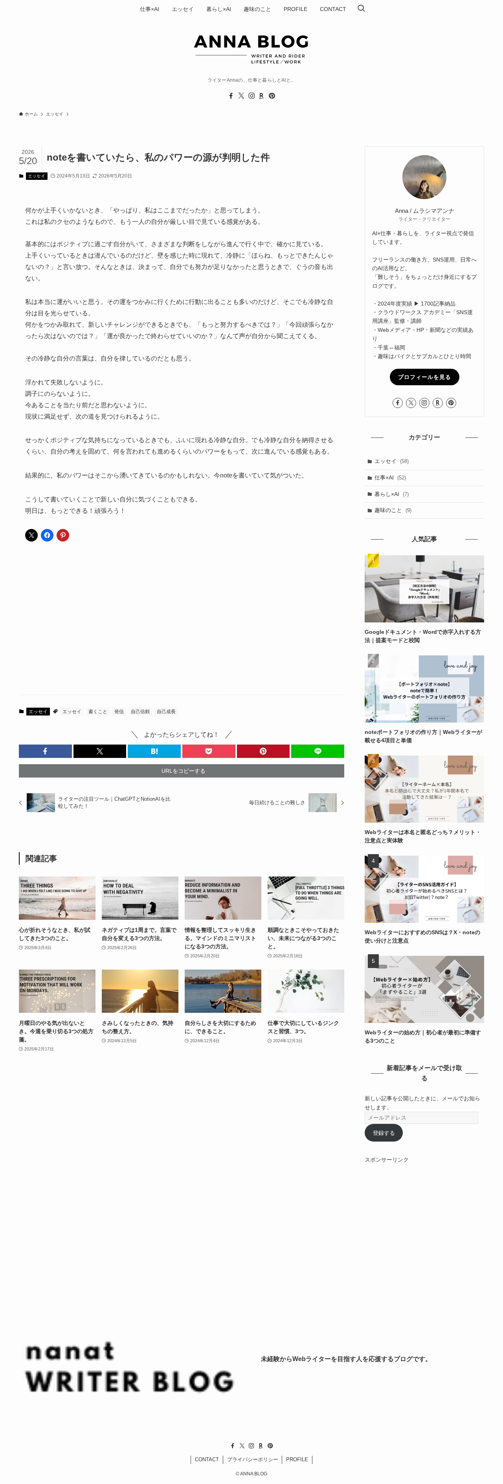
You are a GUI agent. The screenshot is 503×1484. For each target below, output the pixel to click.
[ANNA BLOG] (251, 47)
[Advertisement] (181, 627)
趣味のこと (392, 510)
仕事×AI (390, 477)
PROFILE (297, 1459)
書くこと (97, 711)
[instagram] (251, 96)
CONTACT (207, 1459)
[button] (45, 751)
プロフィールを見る (424, 377)
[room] (262, 96)
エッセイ (36, 176)
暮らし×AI (391, 494)
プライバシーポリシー (252, 1459)
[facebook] (231, 96)
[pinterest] (272, 96)
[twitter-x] (241, 96)
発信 (119, 711)
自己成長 (166, 711)
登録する (384, 1133)
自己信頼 (140, 711)
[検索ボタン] (361, 9)
